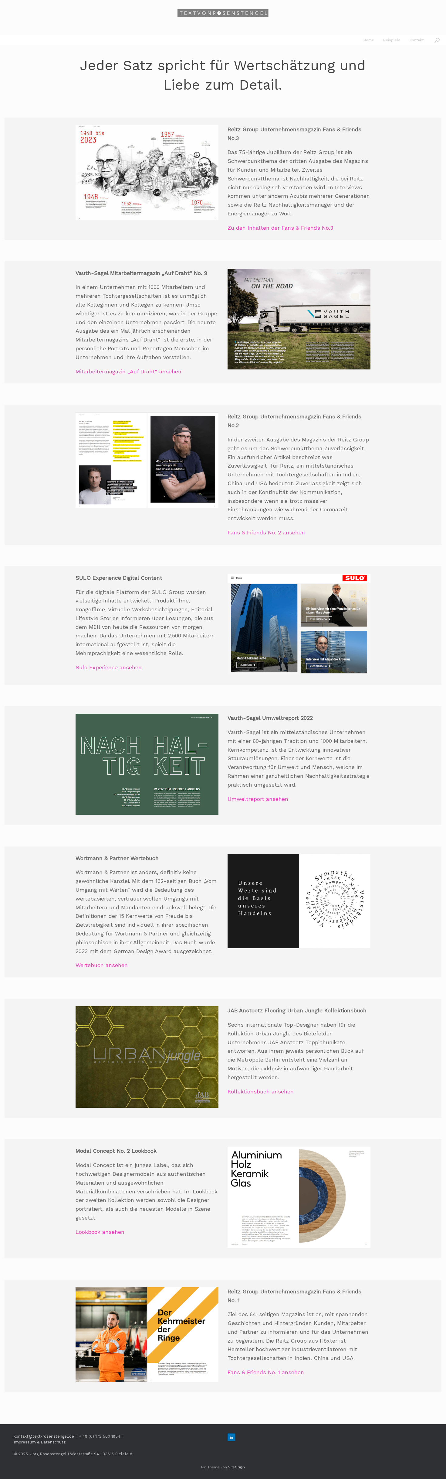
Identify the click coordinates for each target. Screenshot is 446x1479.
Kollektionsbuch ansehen (261, 1091)
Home (368, 40)
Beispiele (391, 40)
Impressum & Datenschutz (40, 1442)
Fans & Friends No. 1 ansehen (266, 1372)
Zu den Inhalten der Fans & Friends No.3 (280, 228)
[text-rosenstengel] (223, 13)
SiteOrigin (236, 1467)
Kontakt (417, 40)
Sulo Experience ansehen (109, 667)
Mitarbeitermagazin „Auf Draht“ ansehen (128, 371)
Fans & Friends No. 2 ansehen (266, 532)
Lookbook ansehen (100, 1232)
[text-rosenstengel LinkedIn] (231, 1437)
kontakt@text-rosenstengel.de (44, 1436)
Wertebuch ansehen (102, 965)
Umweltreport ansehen (258, 799)
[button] (437, 40)
